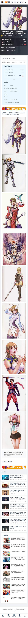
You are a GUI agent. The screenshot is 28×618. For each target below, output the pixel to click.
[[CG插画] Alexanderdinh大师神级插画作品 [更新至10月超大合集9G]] (6, 587)
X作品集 (5, 35)
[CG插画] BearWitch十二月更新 (18, 551)
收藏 (5, 461)
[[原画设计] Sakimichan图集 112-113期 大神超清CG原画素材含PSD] (6, 561)
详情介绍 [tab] (6, 58)
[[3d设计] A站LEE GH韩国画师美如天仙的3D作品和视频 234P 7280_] (5, 521)
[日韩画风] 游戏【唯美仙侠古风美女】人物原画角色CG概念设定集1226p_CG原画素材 (18, 566)
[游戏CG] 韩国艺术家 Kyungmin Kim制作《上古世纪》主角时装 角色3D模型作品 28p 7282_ (18, 506)
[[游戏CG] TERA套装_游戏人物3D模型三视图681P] (5, 529)
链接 (10, 461)
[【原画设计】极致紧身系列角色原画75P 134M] (6, 594)
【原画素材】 (14, 62)
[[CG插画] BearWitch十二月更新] (6, 554)
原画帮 (11, 609)
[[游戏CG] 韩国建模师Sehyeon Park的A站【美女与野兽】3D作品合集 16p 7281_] (5, 514)
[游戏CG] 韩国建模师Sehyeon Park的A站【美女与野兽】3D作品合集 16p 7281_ (18, 514)
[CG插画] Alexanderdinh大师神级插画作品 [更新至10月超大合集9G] (18, 586)
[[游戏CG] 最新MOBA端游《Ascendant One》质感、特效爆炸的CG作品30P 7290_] (5, 499)
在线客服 (8, 616)
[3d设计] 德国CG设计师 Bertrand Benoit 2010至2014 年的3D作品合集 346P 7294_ (18, 484)
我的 (20, 616)
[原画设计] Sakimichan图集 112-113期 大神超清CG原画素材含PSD (18, 559)
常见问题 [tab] (13, 58)
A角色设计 (12, 479)
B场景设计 (12, 486)
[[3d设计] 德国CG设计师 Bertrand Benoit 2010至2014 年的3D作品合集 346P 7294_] (5, 486)
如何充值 (14, 616)
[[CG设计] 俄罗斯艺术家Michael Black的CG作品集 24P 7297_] (5, 478)
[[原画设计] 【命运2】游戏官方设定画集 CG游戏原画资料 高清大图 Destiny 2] (6, 548)
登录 (22, 2)
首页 (9, 62)
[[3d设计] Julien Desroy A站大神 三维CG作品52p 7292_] (5, 494)
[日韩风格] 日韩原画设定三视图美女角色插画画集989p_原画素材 (18, 599)
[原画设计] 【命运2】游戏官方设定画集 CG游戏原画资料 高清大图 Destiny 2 (18, 546)
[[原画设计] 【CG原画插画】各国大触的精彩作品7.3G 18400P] (6, 541)
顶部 (25, 616)
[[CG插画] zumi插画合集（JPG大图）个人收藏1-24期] (6, 574)
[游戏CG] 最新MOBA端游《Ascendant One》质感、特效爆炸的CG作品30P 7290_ (17, 499)
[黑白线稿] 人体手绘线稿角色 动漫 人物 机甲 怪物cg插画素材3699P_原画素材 (18, 579)
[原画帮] (2, 36)
